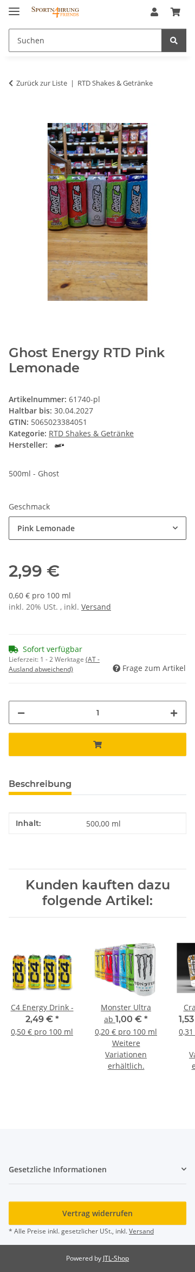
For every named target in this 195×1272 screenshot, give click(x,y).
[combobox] (97, 528)
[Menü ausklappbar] (14, 7)
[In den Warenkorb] (17, 117)
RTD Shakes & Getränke (91, 433)
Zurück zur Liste (41, 83)
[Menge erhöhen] (174, 712)
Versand (96, 607)
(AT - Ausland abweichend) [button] (54, 664)
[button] (154, 12)
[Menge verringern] (21, 712)
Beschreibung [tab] (40, 784)
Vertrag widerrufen (97, 1213)
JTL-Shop (116, 1258)
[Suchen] (173, 40)
